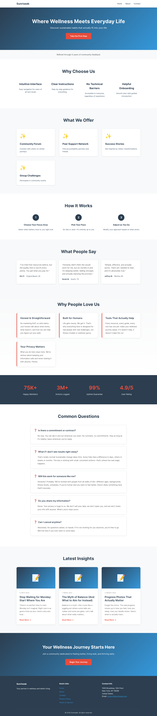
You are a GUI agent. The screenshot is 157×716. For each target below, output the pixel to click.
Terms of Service (66, 702)
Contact (137, 4)
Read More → (25, 620)
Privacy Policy (65, 699)
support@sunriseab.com (117, 696)
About (127, 4)
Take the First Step (78, 36)
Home (119, 4)
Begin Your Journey (78, 662)
